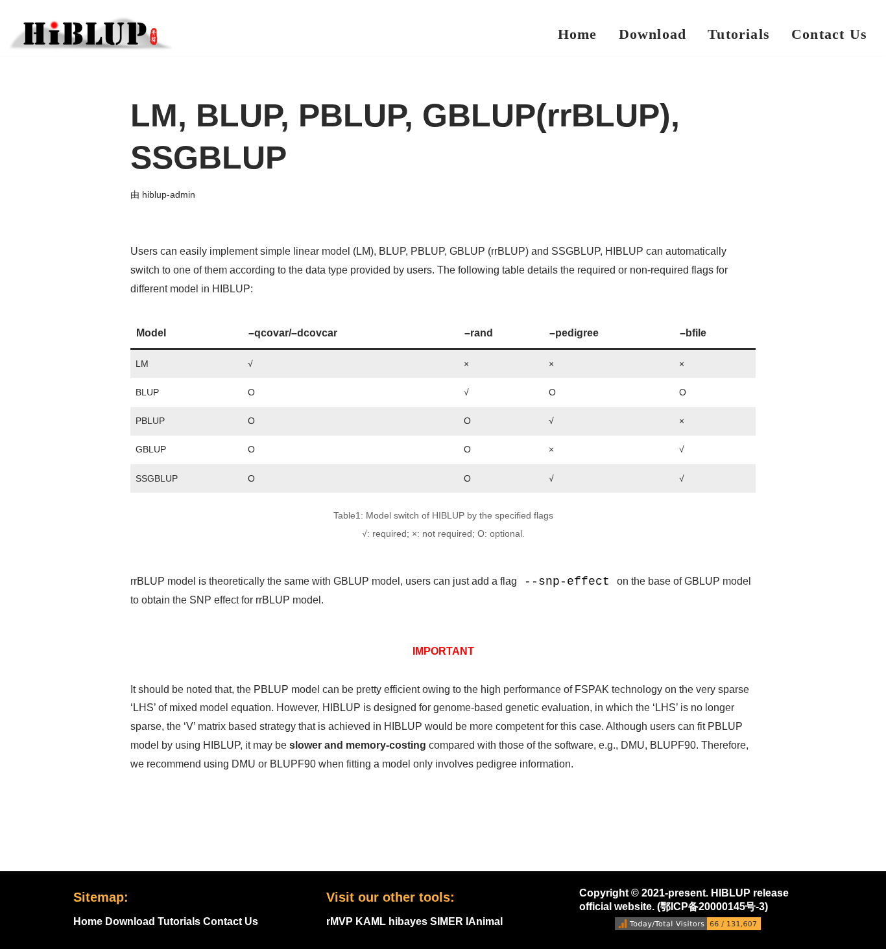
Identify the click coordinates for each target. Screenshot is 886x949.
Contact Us (829, 34)
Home (577, 34)
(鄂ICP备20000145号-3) (712, 906)
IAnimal (484, 921)
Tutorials (739, 34)
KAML (370, 921)
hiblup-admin (168, 194)
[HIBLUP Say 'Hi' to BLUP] (91, 33)
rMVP (339, 921)
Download (653, 34)
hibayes (408, 921)
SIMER (446, 921)
